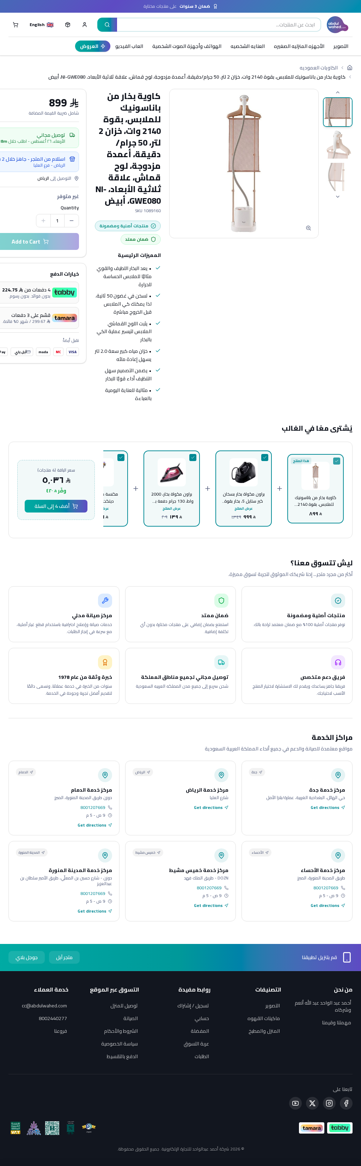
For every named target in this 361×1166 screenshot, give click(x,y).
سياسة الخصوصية (119, 1043)
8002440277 (53, 1018)
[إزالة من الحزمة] (336, 461)
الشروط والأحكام (121, 1031)
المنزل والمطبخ (264, 1031)
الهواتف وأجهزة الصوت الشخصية (186, 46)
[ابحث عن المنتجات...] (107, 25)
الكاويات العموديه (319, 67)
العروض (89, 46)
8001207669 (92, 807)
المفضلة (200, 1031)
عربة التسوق (196, 1043)
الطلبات (202, 1056)
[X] (312, 1103)
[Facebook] (346, 1103)
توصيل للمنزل (124, 1005)
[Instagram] (329, 1103)
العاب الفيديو (129, 46)
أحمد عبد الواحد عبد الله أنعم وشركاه (323, 1006)
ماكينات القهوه (263, 1018)
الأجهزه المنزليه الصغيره (299, 46)
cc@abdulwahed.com (44, 1005)
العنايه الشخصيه (248, 46)
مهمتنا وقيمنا (336, 1022)
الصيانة (130, 1018)
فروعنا (60, 1031)
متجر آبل (64, 957)
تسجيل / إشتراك (193, 1005)
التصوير (341, 46)
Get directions (325, 807)
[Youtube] (295, 1103)
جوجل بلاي (27, 957)
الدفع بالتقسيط (122, 1056)
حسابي (202, 1018)
